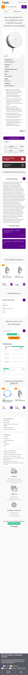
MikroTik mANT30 (19, 276)
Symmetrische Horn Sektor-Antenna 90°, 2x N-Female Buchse (13, 459)
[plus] (23, 134)
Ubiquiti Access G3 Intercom (9, 453)
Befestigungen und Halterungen (10, 424)
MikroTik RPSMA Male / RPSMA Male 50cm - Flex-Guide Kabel (7, 402)
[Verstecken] (24, 178)
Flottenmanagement (8, 428)
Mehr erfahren (10, 662)
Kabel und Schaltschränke (9, 430)
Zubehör (5, 442)
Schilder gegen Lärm (17, 11)
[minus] (4, 134)
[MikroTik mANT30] (20, 269)
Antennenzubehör (9, 85)
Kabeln (4, 446)
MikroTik (7, 81)
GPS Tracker (6, 439)
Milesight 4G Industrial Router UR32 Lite (12, 455)
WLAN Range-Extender (8, 440)
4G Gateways (6, 444)
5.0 (6, 56)
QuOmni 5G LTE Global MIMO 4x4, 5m (12, 457)
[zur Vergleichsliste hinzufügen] (21, 56)
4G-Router (5, 437)
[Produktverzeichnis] (3, 6)
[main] (5, 2)
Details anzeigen (21, 668)
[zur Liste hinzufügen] (24, 56)
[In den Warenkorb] (12, 286)
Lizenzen (5, 426)
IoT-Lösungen (6, 423)
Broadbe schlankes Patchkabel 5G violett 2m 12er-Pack (13, 464)
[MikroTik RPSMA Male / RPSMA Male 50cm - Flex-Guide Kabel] (7, 393)
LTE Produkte (6, 421)
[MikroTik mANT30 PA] (7, 269)
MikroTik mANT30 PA (7, 276)
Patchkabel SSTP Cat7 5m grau (10, 461)
